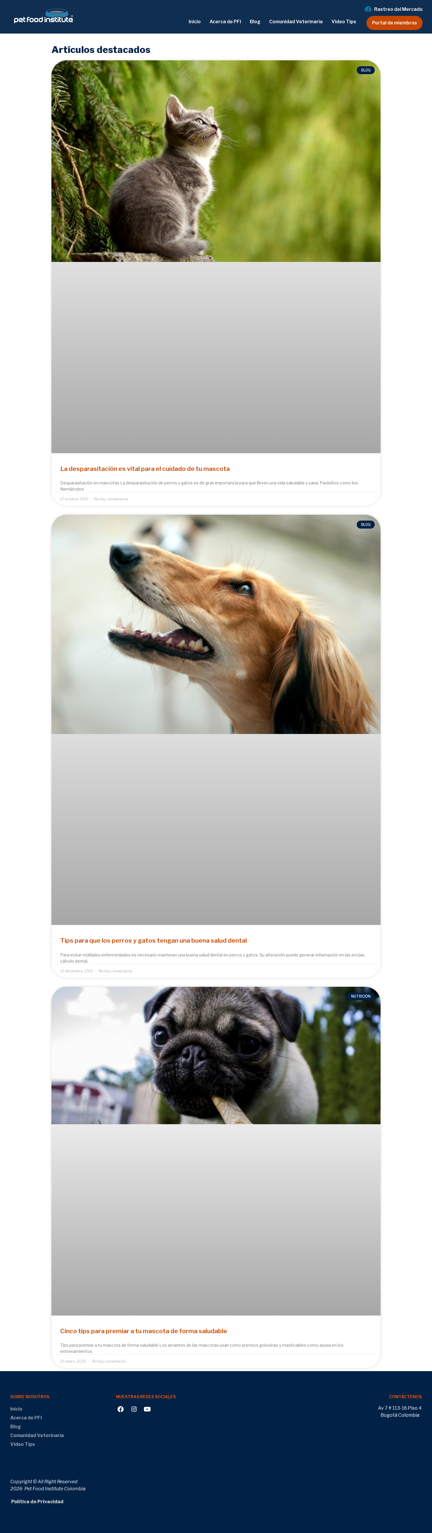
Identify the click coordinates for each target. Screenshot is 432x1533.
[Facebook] (121, 1409)
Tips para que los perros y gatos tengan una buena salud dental (153, 940)
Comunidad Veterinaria (296, 21)
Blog (255, 21)
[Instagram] (134, 1409)
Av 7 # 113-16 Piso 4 (400, 1408)
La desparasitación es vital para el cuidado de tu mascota (145, 468)
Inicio (195, 21)
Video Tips (343, 21)
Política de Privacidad (36, 1501)
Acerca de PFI (225, 21)
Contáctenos (405, 1396)
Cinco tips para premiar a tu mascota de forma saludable (143, 1331)
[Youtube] (147, 1409)
